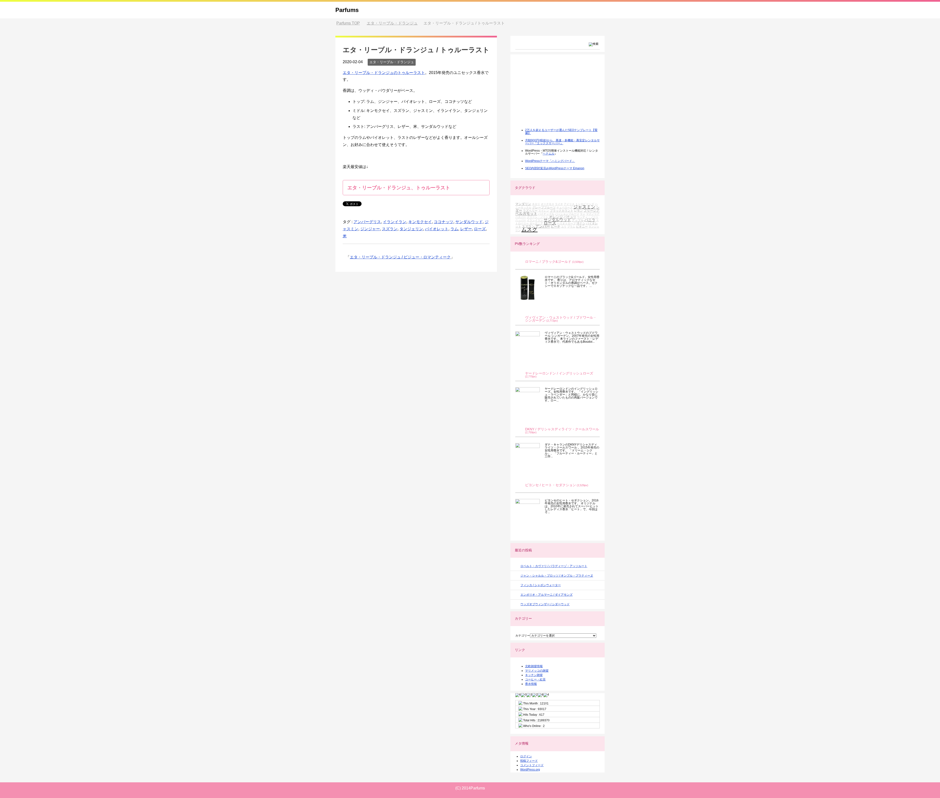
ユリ (563, 226)
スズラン (390, 229)
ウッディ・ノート (588, 217)
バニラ (589, 220)
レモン (578, 210)
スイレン (543, 210)
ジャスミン (584, 207)
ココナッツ (443, 222)
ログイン (526, 756)
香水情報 (531, 684)
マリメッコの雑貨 (537, 670)
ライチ (559, 204)
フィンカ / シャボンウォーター (540, 585)
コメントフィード (532, 765)
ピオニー (582, 226)
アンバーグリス (367, 222)
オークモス (547, 204)
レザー (466, 229)
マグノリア (592, 213)
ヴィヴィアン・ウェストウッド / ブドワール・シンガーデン (561, 319)
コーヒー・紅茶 (535, 679)
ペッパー (520, 220)
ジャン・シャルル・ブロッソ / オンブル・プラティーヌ (556, 575)
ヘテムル (548, 153)
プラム (571, 226)
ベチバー (520, 217)
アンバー (542, 226)
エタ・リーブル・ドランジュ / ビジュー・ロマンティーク (400, 257)
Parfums (347, 10)
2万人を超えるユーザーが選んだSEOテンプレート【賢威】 (561, 131)
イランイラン (394, 222)
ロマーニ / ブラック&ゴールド (548, 262)
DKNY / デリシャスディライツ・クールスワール (562, 429)
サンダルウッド (469, 222)
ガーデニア (536, 223)
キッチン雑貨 (534, 675)
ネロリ (536, 204)
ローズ (480, 229)
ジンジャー (370, 229)
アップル (578, 220)
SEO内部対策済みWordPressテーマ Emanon (554, 168)
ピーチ (555, 226)
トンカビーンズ (584, 204)
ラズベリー (530, 210)
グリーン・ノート (537, 217)
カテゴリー (522, 635)
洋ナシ (580, 223)
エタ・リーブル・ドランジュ (391, 62)
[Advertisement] (552, 94)
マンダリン (523, 204)
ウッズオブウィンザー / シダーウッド (545, 604)
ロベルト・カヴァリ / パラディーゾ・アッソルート (553, 566)
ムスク (529, 229)
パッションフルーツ (567, 213)
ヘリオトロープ (566, 223)
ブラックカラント (561, 210)
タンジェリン (411, 229)
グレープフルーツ (544, 207)
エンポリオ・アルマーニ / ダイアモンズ (546, 594)
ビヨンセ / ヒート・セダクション (550, 485)
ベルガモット (526, 213)
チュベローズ (564, 207)
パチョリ (570, 217)
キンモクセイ (420, 222)
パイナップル (546, 213)
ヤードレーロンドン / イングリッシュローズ (559, 373)
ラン (582, 213)
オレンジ (556, 217)
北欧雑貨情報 (534, 666)
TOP (348, 23)
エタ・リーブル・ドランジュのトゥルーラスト (384, 73)
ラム (454, 229)
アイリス (569, 204)
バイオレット (436, 229)
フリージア (591, 210)
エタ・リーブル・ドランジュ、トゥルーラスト (398, 187)
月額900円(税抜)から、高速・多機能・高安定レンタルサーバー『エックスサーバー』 (562, 142)
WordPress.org (530, 769)
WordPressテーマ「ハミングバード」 (550, 161)
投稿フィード (529, 760)
